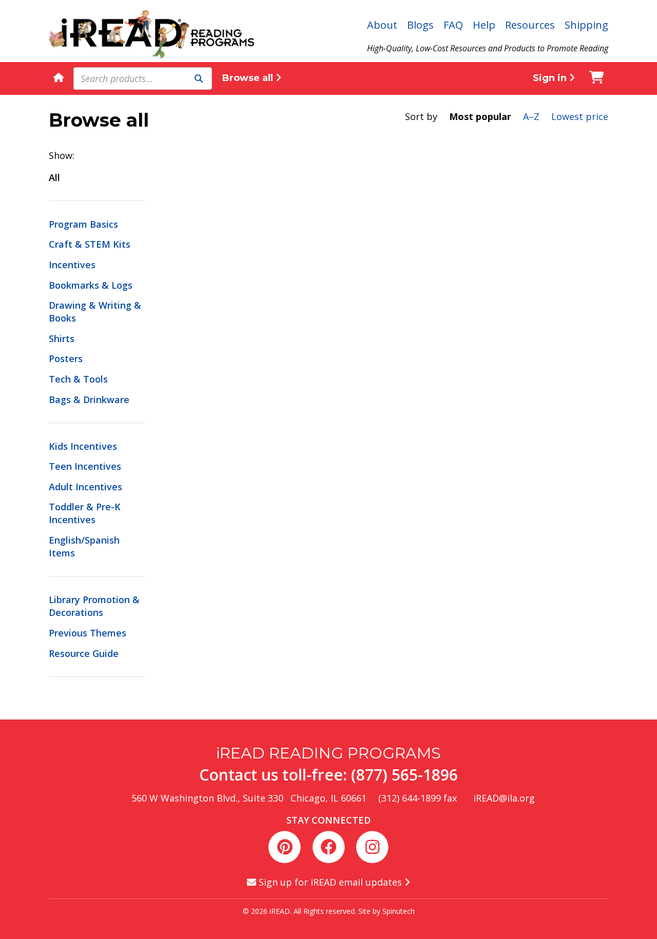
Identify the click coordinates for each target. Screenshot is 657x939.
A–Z (531, 116)
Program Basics (83, 224)
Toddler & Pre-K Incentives (85, 513)
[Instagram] (372, 845)
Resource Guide (84, 653)
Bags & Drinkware (89, 399)
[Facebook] (330, 845)
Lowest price (579, 116)
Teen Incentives (85, 466)
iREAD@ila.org (504, 798)
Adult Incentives (85, 487)
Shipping (586, 25)
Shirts (61, 338)
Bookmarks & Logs (90, 285)
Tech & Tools (78, 379)
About (382, 25)
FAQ (453, 25)
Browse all (249, 78)
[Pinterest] (286, 845)
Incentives (72, 264)
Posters (66, 358)
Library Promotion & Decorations (94, 605)
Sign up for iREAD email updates (330, 882)
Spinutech (398, 911)
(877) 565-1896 (404, 774)
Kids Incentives (83, 446)
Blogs (420, 25)
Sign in (551, 78)
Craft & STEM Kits (89, 244)
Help (484, 25)
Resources (530, 25)
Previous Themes (87, 633)
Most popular (480, 116)
